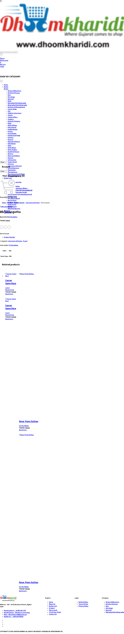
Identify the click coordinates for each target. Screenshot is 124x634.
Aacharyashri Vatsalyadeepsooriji (20, 194)
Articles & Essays (14, 93)
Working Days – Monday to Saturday (17, 613)
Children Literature (14, 113)
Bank (9, 101)
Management (12, 172)
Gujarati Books (19, 203)
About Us (47, 70)
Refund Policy (83, 602)
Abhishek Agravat (14, 209)
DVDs (9, 123)
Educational (12, 127)
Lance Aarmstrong (9, 289)
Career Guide (12, 109)
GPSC (9, 146)
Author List (8, 178)
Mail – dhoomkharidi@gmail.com (15, 615)
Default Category (14, 121)
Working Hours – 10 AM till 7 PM (15, 611)
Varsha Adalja (24, 426)
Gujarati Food (34, 70)
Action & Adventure (14, 91)
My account (53, 610)
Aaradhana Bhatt (14, 198)
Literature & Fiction (15, 166)
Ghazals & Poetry (14, 142)
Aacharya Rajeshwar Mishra (18, 188)
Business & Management (16, 107)
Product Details (9, 237)
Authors (21, 70)
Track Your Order (55, 612)
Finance (10, 140)
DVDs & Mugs (12, 125)
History (10, 154)
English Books (12, 129)
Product (10, 203)
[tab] (64, 237)
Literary (11, 164)
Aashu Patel (12, 205)
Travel (25, 241)
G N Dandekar (12, 217)
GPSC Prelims (12, 150)
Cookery (11, 119)
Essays (10, 131)
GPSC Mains (12, 148)
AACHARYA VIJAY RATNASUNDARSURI (20, 190)
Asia (9, 95)
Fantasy (10, 138)
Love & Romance (13, 168)
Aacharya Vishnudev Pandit (17, 192)
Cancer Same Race (10, 282)
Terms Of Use (83, 604)
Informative (12, 160)
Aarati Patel (12, 200)
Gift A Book (12, 144)
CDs (9, 111)
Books (11, 70)
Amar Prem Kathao (28, 421)
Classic (10, 115)
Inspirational (12, 162)
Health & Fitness (13, 152)
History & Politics (14, 156)
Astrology (11, 97)
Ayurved (11, 99)
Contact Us (57, 70)
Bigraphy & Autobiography (17, 103)
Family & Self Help (14, 135)
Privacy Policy (83, 606)
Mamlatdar (12, 170)
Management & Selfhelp (16, 174)
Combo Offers (13, 117)
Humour (10, 158)
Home (3, 70)
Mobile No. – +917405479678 (13, 617)
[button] (1, 1)
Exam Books (12, 133)
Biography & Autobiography (17, 105)
